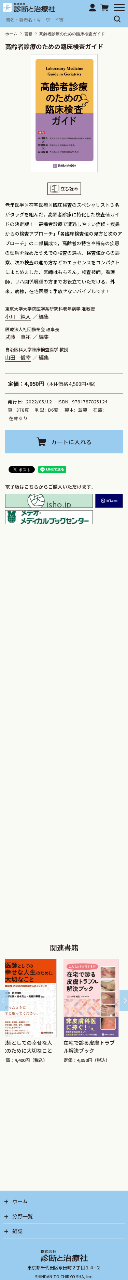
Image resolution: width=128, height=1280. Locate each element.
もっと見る (67, 709)
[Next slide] (123, 1000)
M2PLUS (109, 500)
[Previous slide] (4, 1000)
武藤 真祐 (18, 336)
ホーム (11, 34)
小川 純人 (18, 316)
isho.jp (49, 500)
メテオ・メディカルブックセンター (49, 517)
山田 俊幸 (18, 357)
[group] (44, 1011)
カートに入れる (71, 442)
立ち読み (69, 188)
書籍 (28, 34)
